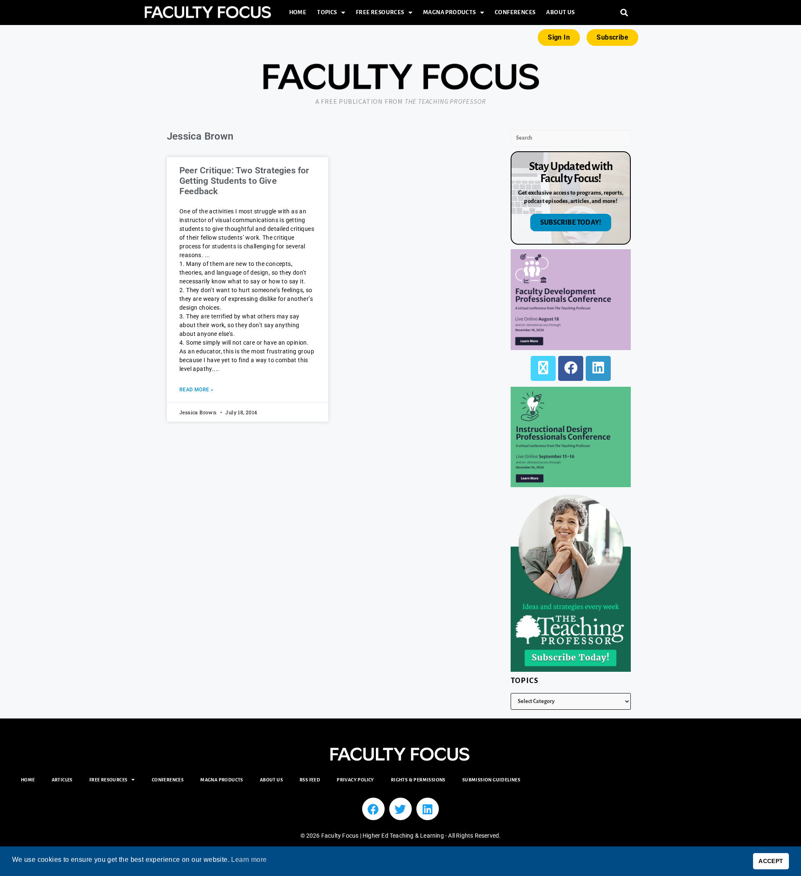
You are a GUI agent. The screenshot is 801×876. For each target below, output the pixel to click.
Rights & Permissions (418, 779)
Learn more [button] (249, 859)
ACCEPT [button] (770, 861)
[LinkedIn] (598, 368)
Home (298, 12)
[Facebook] (570, 368)
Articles (62, 779)
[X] (543, 368)
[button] (624, 13)
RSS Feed (310, 779)
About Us (560, 12)
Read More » (196, 390)
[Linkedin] (427, 809)
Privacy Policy (355, 779)
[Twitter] (400, 809)
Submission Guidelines (491, 779)
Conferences (515, 12)
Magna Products (449, 12)
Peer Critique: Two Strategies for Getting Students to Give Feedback (244, 180)
